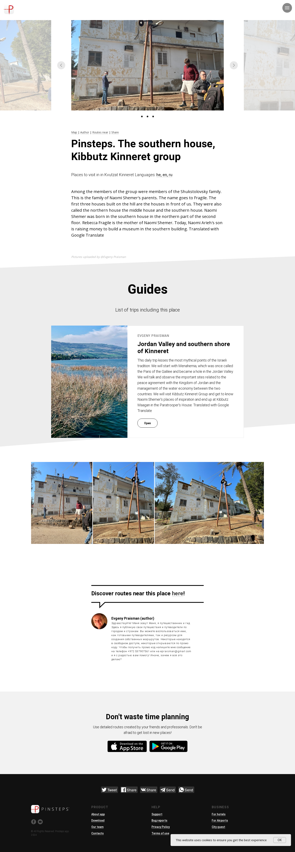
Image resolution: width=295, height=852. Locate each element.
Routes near (100, 132)
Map (74, 132)
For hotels (219, 814)
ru (170, 174)
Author (84, 132)
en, (166, 174)
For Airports (220, 820)
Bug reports (159, 820)
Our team (97, 827)
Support (157, 814)
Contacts (97, 833)
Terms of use (160, 833)
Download (98, 820)
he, (159, 174)
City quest (218, 827)
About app (98, 814)
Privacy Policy (161, 827)
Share (115, 132)
